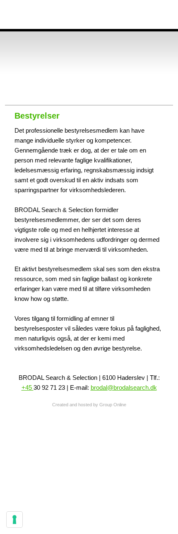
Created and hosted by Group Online (89, 404)
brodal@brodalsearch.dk (124, 387)
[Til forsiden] (94, 69)
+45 (28, 387)
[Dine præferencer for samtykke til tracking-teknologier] (14, 519)
